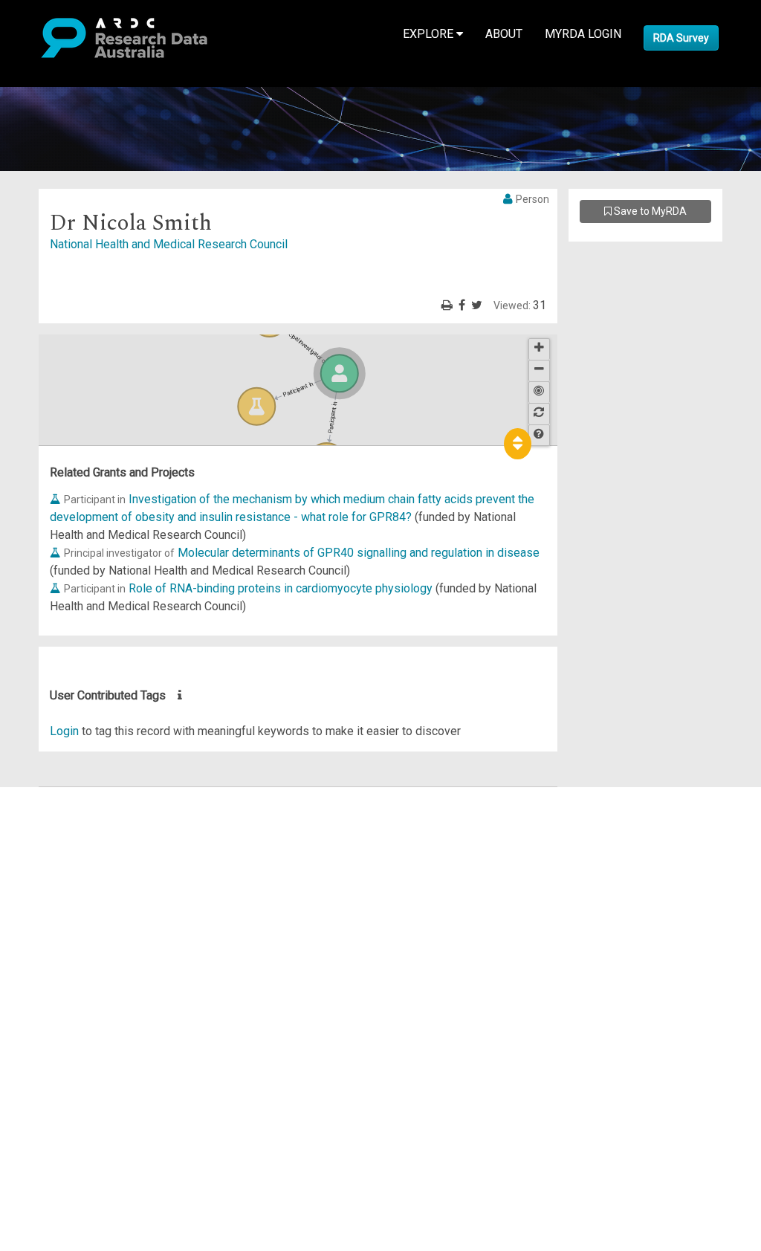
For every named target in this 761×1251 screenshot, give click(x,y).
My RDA (67, 813)
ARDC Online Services (103, 885)
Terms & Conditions (97, 929)
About (503, 34)
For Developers (86, 867)
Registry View (82, 903)
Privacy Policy (83, 947)
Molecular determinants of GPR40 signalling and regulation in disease (359, 553)
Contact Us (74, 831)
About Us (70, 796)
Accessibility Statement (108, 965)
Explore (429, 34)
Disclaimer (74, 849)
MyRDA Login (583, 34)
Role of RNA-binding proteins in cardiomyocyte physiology (281, 588)
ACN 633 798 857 (46, 992)
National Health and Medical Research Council (169, 244)
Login (64, 731)
